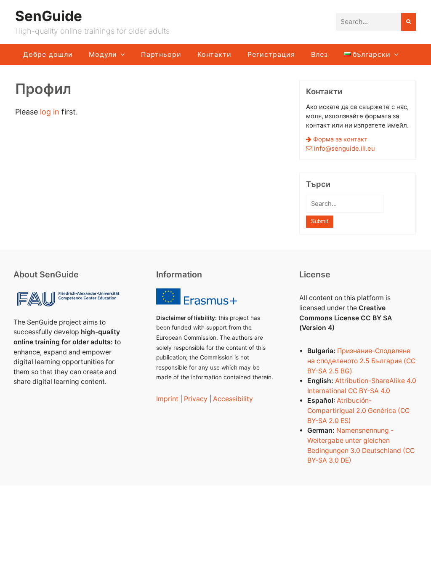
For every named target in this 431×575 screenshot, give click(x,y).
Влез (319, 54)
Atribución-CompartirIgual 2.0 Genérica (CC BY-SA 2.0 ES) (358, 410)
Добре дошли (48, 54)
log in (49, 111)
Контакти (214, 54)
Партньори (161, 54)
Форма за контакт (339, 139)
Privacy (196, 399)
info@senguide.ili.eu (344, 148)
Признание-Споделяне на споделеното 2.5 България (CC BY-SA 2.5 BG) (361, 361)
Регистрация (271, 54)
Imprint (167, 399)
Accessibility (233, 399)
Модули (103, 54)
